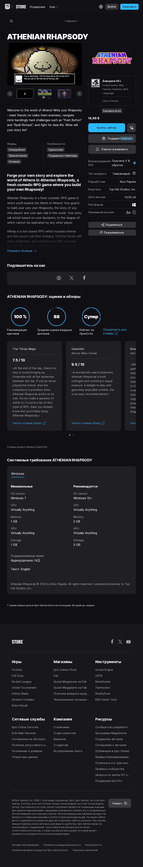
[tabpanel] (71, 512)
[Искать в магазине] (11, 21)
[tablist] (71, 473)
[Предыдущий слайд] (10, 94)
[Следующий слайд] (79, 94)
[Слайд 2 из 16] (44, 93)
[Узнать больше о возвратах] (134, 173)
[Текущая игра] (25, 93)
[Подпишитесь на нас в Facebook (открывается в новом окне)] (84, 278)
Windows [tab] (17, 474)
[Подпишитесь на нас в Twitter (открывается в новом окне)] (71, 278)
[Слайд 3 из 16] (64, 93)
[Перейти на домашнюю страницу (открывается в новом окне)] (58, 278)
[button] (44, 250)
